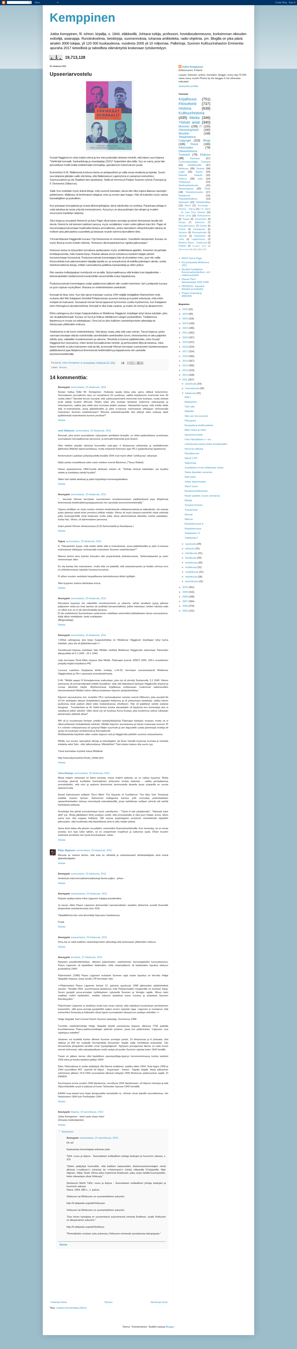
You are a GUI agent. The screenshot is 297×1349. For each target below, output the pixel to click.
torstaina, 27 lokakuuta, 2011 (86, 957)
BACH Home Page (192, 258)
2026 (185, 309)
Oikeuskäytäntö (189, 129)
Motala (188, 500)
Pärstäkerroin (192, 453)
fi (192, 249)
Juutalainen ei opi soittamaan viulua (204, 467)
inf (202, 249)
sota (200, 178)
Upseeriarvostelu (194, 434)
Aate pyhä (190, 476)
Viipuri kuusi (191, 486)
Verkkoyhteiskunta (188, 185)
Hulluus (183, 178)
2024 (185, 318)
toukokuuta (191, 562)
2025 (185, 313)
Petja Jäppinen (66, 850)
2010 (185, 587)
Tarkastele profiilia (188, 86)
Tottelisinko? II (192, 533)
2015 (185, 360)
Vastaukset (67, 1131)
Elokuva (205, 154)
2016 (185, 356)
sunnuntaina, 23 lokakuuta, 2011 (88, 387)
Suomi (199, 171)
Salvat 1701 (191, 458)
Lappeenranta (198, 239)
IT (200, 126)
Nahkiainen (191, 401)
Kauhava (195, 158)
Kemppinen (82, 17)
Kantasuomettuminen (196, 490)
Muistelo (184, 126)
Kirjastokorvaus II (194, 523)
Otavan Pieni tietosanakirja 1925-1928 (195, 280)
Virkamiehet (200, 219)
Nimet (188, 205)
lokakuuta (190, 393)
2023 (185, 323)
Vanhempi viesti (158, 1302)
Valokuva (183, 168)
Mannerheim (184, 249)
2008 (185, 596)
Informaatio (186, 147)
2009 (185, 592)
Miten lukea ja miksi (195, 429)
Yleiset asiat (189, 122)
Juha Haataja (65, 773)
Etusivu (109, 1302)
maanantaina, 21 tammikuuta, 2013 (98, 1137)
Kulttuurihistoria (191, 113)
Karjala (203, 226)
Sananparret (199, 229)
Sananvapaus (186, 188)
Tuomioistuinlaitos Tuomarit (194, 161)
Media (194, 117)
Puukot (182, 229)
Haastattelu (199, 236)
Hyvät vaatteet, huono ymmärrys (202, 495)
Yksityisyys (184, 181)
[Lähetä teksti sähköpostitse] (122, 363)
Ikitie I (188, 397)
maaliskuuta (192, 571)
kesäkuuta (191, 557)
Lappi (182, 171)
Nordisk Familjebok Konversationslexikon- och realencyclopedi (196, 272)
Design (182, 222)
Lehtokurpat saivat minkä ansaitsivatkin (206, 444)
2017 (185, 351)
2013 (185, 370)
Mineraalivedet (199, 232)
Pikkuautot (190, 420)
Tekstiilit (183, 236)
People (186, 219)
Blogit (206, 140)
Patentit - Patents (190, 175)
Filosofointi (187, 104)
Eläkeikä (189, 411)
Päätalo (182, 246)
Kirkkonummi (203, 215)
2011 (185, 379)
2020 (185, 337)
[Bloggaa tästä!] (132, 363)
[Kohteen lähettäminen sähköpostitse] (128, 363)
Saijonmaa (190, 462)
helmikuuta (191, 576)
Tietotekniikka (203, 202)
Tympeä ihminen (194, 505)
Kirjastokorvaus (193, 528)
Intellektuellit (194, 165)
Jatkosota (199, 222)
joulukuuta (191, 383)
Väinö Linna (185, 215)
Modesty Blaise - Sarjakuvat (193, 242)
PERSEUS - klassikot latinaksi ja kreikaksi (193, 287)
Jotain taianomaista (195, 481)
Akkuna (189, 519)
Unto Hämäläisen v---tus (198, 439)
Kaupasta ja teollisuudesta (199, 425)
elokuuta (190, 548)
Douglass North (199, 246)
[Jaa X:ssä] (135, 363)
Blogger (170, 1326)
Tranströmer (191, 509)
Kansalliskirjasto (187, 226)
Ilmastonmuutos (194, 192)
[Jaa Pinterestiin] (142, 363)
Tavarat (200, 168)
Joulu (181, 239)
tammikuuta (192, 581)
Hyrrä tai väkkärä (194, 448)
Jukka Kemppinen (192, 66)
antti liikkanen (66, 430)
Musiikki (184, 133)
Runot (194, 144)
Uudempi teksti (59, 1302)
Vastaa (61, 420)
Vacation (183, 232)
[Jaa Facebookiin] (138, 363)
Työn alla (189, 406)
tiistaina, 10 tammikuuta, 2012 (87, 1111)
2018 (185, 346)
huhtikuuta (191, 567)
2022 (185, 328)
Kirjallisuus (188, 99)
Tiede (207, 188)
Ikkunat (188, 514)
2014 (185, 365)
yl (197, 249)
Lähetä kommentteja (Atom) (71, 1307)
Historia (63, 367)
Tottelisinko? (191, 537)
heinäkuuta (191, 553)
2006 (185, 605)
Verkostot (184, 202)
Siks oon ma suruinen (196, 416)
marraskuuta (192, 388)
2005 (185, 610)
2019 (185, 342)
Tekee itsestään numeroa (198, 472)
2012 (185, 374)
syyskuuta (191, 543)
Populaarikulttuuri (188, 198)
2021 (185, 332)
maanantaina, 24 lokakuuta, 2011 (89, 893)
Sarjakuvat (184, 195)
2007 (185, 601)
